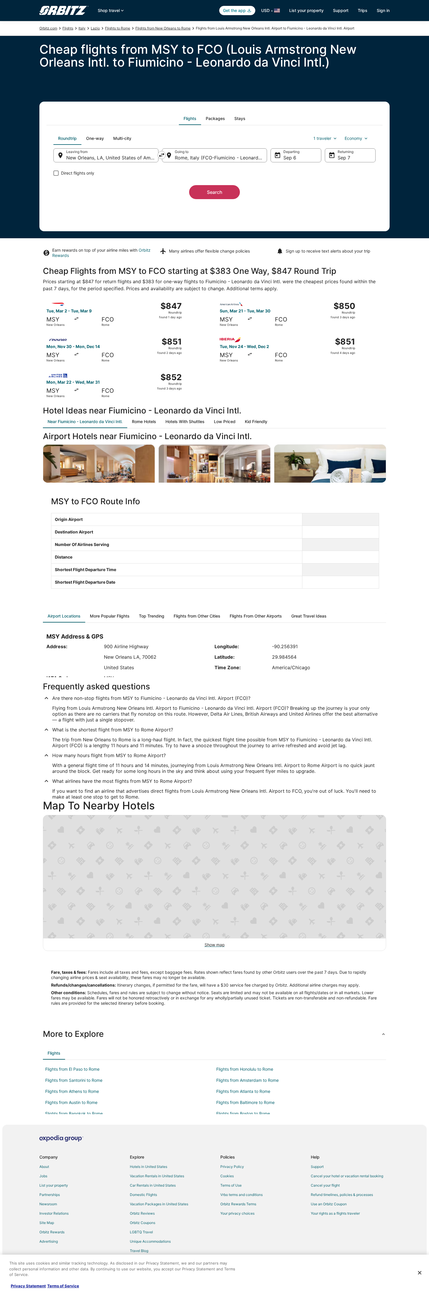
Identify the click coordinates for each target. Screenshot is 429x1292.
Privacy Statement (28, 1286)
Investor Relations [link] (54, 1213)
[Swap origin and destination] (162, 155)
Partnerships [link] (49, 1194)
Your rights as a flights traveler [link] (335, 1213)
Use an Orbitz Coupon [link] (329, 1204)
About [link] (44, 1166)
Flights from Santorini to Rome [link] (73, 1080)
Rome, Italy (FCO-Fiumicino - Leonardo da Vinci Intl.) (221, 158)
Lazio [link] (95, 28)
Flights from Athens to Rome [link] (72, 1091)
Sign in (383, 10)
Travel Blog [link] (139, 1250)
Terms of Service (63, 1286)
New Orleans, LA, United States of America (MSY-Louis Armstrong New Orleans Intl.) (112, 158)
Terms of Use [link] (231, 1185)
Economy (353, 138)
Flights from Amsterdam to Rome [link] (247, 1080)
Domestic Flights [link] (143, 1194)
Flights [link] (67, 28)
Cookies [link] (227, 1176)
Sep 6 (289, 158)
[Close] (419, 1272)
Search (214, 192)
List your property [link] (53, 1185)
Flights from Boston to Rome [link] (243, 1113)
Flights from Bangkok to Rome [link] (74, 1113)
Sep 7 (344, 158)
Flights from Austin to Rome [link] (71, 1102)
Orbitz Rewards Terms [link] (238, 1204)
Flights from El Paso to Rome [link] (72, 1069)
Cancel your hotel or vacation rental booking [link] (347, 1176)
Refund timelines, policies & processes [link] (342, 1194)
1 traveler (322, 138)
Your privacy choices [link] (237, 1213)
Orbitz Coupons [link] (142, 1222)
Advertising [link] (48, 1241)
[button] (214, 1034)
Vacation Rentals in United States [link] (157, 1176)
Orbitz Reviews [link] (142, 1213)
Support (340, 10)
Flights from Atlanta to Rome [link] (243, 1091)
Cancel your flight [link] (325, 1185)
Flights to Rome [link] (117, 28)
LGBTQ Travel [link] (141, 1232)
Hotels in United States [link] (148, 1166)
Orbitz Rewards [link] (51, 1232)
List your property (306, 10)
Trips (362, 10)
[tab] (190, 118)
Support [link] (317, 1166)
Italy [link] (82, 28)
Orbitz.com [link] (48, 28)
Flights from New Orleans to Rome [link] (163, 28)
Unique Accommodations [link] (150, 1241)
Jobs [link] (43, 1176)
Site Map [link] (46, 1222)
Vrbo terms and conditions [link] (241, 1194)
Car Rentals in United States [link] (153, 1185)
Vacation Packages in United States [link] (159, 1204)
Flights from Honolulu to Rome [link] (244, 1069)
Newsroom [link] (48, 1204)
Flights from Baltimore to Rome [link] (245, 1102)
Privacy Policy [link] (232, 1166)
